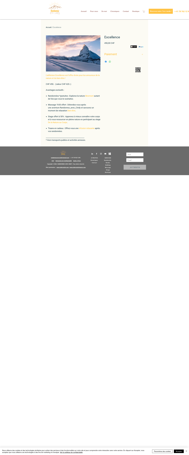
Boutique (108, 172)
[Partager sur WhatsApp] (110, 61)
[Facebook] (96, 154)
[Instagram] (101, 154)
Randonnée (107, 160)
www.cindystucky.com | (63, 167)
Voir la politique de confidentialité (71, 452)
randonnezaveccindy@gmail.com (60, 157)
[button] (94, 11)
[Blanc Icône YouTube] (105, 154)
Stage (108, 170)
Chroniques (94, 160)
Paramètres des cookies (162, 451)
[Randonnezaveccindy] (110, 154)
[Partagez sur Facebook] (105, 61)
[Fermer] (186, 451)
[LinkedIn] (92, 154)
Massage (108, 167)
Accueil (48, 27)
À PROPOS (94, 158)
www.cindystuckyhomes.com (78, 167)
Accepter (179, 451)
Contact (94, 162)
